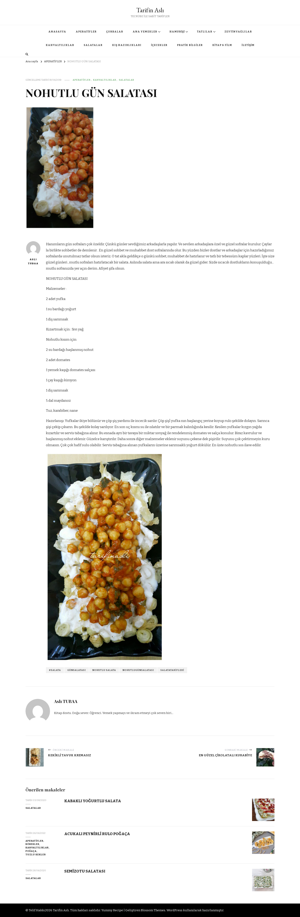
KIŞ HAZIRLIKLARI (126, 45)
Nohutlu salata (104, 670)
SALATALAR (93, 45)
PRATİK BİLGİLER (190, 45)
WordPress (174, 910)
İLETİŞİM (248, 45)
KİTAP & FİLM (222, 45)
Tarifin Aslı (150, 10)
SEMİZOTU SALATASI (84, 871)
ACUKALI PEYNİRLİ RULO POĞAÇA (97, 833)
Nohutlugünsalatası (138, 670)
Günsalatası (76, 670)
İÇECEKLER (159, 45)
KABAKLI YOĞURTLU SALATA (92, 801)
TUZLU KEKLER (36, 854)
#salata (55, 670)
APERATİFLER (86, 31)
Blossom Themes (153, 910)
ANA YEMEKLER (145, 31)
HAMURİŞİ (177, 31)
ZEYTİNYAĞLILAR (238, 31)
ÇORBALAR (114, 31)
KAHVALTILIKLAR (60, 45)
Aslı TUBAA (33, 261)
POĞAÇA (31, 851)
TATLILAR (204, 31)
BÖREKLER (32, 844)
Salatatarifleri (172, 670)
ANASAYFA (57, 31)
